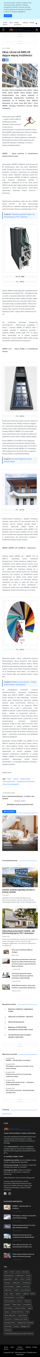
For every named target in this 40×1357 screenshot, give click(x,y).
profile (28, 1279)
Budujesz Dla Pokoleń (21, 1319)
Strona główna (5, 23)
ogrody (18, 1286)
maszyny (7, 1283)
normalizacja (26, 1283)
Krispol (7, 1312)
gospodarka (8, 1279)
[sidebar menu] (3, 29)
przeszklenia (27, 1304)
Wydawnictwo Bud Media (26, 781)
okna (9, 779)
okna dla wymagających (11, 784)
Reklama (25, 22)
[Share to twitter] (7, 59)
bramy (28, 1275)
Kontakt (32, 22)
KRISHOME (8, 1326)
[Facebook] (5, 1194)
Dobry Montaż (22, 1315)
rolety (22, 1279)
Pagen (30, 1308)
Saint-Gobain (8, 1308)
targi (6, 1293)
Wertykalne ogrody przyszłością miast (20, 804)
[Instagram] (9, 1194)
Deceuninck (8, 1319)
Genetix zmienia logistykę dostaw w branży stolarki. (18, 891)
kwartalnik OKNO (9, 781)
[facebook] (36, 23)
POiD (27, 1312)
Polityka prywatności (17, 23)
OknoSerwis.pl (6, 1114)
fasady (16, 1290)
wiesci (18, 1272)
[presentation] (3, 833)
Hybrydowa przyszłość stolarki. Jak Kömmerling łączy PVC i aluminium (18, 932)
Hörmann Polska (20, 1308)
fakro (11, 1293)
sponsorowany (9, 1286)
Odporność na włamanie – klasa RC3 (20, 1017)
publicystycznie (9, 1275)
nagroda (25, 1293)
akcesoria (25, 1272)
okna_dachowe (25, 1290)
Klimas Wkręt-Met (10, 1315)
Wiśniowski (8, 1330)
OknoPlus (27, 1301)
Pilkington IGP (25, 1326)
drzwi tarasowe (9, 1297)
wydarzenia (8, 1290)
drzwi (16, 779)
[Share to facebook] (3, 59)
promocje (26, 1286)
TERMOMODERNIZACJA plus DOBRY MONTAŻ (19, 1333)
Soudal (16, 1326)
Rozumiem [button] (8, 16)
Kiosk (11, 22)
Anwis (33, 1293)
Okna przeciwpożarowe (16, 1022)
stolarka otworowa (17, 1312)
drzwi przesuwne (10, 1301)
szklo (16, 1279)
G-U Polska (20, 1297)
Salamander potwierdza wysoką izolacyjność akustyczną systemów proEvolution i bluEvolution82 (22, 976)
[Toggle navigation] (37, 29)
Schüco (19, 1301)
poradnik (7, 1304)
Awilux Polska (25, 779)
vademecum (20, 1275)
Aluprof (18, 1293)
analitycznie (16, 1283)
